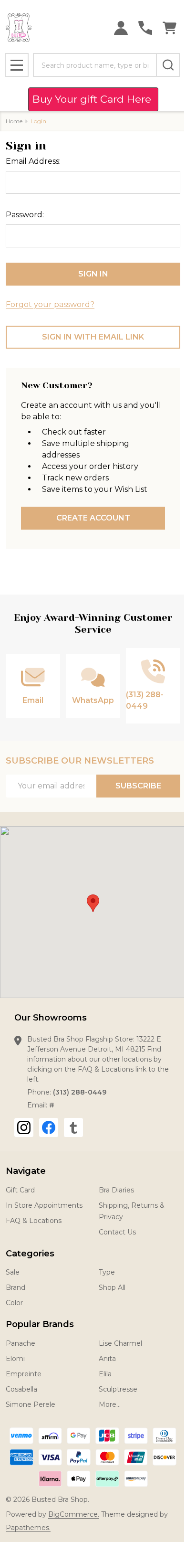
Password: (25, 214)
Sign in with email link (93, 336)
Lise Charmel (120, 1343)
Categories (30, 1253)
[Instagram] (23, 1127)
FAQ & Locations (34, 1220)
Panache (20, 1343)
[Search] (168, 65)
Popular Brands (40, 1324)
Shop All (112, 1287)
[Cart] (169, 28)
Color (14, 1302)
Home (14, 121)
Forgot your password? (50, 304)
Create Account (93, 517)
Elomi (15, 1358)
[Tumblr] (73, 1127)
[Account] (121, 28)
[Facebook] (48, 1127)
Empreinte (23, 1374)
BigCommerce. (73, 1514)
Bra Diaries (116, 1190)
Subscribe (138, 785)
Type (107, 1272)
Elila (105, 1374)
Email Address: (33, 161)
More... (110, 1404)
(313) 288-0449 (79, 1092)
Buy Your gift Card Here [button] (93, 99)
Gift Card (20, 1190)
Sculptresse (118, 1389)
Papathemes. (28, 1527)
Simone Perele (30, 1404)
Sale (13, 1272)
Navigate (26, 1171)
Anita (107, 1358)
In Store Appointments (44, 1205)
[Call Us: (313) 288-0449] (145, 28)
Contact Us (117, 1232)
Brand (15, 1287)
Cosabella (21, 1389)
